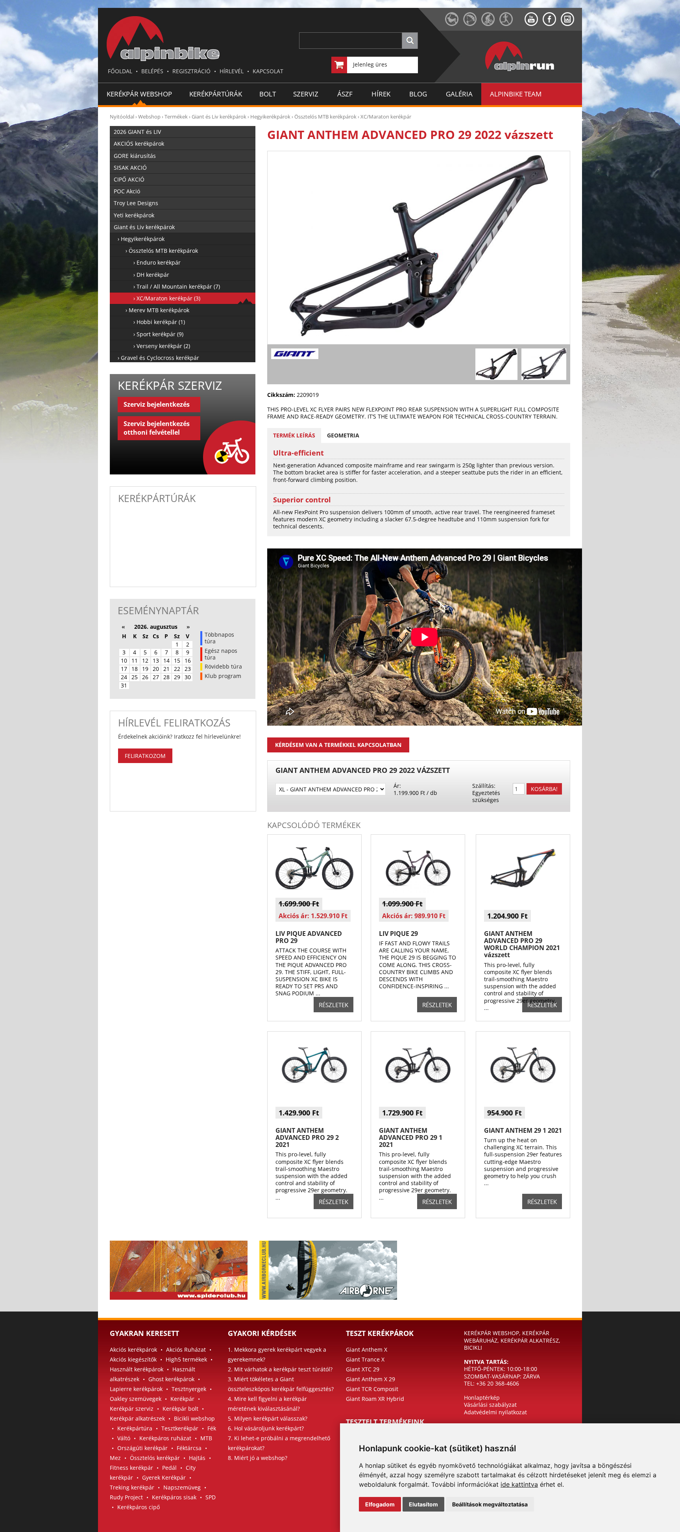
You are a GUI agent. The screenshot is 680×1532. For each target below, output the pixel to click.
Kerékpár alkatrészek (137, 1418)
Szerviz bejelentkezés (157, 404)
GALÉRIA (459, 93)
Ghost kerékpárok (171, 1379)
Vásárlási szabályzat (490, 1404)
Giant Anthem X (366, 1349)
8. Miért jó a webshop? (257, 1458)
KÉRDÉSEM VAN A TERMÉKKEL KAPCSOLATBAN (338, 744)
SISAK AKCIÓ (130, 167)
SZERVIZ (305, 93)
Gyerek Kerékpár (164, 1477)
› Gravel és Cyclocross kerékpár (158, 357)
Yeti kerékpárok (134, 215)
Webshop (149, 116)
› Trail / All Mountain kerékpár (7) (176, 286)
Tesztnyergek (189, 1389)
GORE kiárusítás (135, 155)
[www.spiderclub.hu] (454, 24)
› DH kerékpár (151, 274)
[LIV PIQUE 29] (418, 891)
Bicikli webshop (194, 1418)
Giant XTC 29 (362, 1369)
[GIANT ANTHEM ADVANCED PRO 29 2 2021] (314, 1088)
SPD (210, 1497)
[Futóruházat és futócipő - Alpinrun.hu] (532, 71)
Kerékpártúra (134, 1428)
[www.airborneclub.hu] (472, 24)
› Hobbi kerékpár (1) (159, 322)
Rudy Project (126, 1497)
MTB (206, 1438)
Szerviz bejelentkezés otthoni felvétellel (157, 428)
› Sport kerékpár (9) (158, 334)
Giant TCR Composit (372, 1389)
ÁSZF (345, 93)
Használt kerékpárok (136, 1369)
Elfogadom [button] (380, 1504)
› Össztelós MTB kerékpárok (162, 250)
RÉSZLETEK (333, 1005)
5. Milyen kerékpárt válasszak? (267, 1418)
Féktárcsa (189, 1448)
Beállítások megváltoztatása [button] (490, 1504)
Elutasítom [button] (423, 1504)
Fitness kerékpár (131, 1467)
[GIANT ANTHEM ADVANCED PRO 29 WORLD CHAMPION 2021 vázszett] (523, 891)
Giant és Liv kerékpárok (219, 116)
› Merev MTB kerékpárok (157, 310)
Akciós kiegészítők (133, 1359)
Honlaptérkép (482, 1397)
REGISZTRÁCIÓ (191, 71)
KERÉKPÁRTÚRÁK (215, 93)
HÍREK (380, 93)
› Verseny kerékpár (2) (161, 346)
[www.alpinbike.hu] (490, 24)
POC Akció (127, 191)
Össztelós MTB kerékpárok (325, 116)
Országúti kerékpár (142, 1448)
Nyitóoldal (122, 116)
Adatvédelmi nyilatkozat (495, 1412)
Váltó (123, 1438)
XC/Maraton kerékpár (385, 116)
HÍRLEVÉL (232, 71)
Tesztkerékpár (179, 1428)
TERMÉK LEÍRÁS (294, 435)
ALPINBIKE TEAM (515, 93)
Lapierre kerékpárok (136, 1389)
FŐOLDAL (120, 71)
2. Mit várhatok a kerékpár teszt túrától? (280, 1369)
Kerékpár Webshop (139, 93)
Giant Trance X (365, 1359)
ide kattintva (519, 1484)
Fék (211, 1428)
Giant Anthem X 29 (370, 1379)
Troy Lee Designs (136, 203)
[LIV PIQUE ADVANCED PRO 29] (314, 891)
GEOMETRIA (343, 435)
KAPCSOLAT (268, 71)
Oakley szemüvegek (135, 1398)
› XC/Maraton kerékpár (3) (166, 298)
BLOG (418, 93)
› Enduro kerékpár (157, 262)
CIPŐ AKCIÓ (129, 179)
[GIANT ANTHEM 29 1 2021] (523, 1088)
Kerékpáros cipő (138, 1507)
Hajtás (197, 1458)
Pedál (169, 1467)
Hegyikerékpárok (270, 116)
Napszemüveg (182, 1487)
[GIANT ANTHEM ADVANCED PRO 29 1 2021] (418, 1088)
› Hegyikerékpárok (141, 239)
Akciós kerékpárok (133, 1349)
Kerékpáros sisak (174, 1497)
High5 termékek (186, 1359)
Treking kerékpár (132, 1487)
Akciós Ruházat (186, 1349)
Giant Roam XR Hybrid (375, 1398)
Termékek (176, 116)
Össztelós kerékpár (155, 1458)
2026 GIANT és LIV (137, 131)
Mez (115, 1458)
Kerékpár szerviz (131, 1408)
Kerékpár (182, 1398)
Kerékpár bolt (180, 1408)
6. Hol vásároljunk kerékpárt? (266, 1428)
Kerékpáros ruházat (165, 1438)
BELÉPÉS (152, 71)
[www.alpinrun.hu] (512, 24)
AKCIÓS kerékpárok (139, 143)
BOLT (267, 93)
